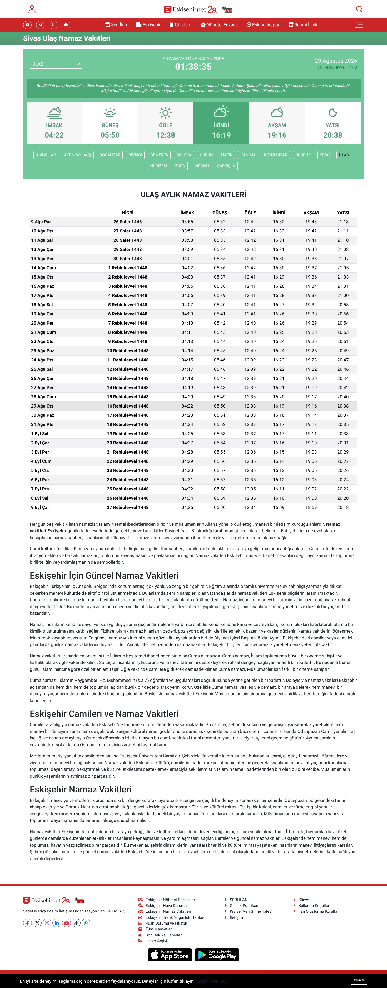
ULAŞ (344, 155)
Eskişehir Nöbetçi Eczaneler (170, 899)
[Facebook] (27, 923)
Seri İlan (119, 24)
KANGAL (248, 155)
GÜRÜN (206, 155)
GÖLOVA (183, 155)
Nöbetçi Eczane (222, 24)
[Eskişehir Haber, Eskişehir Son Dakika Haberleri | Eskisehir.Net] (198, 9)
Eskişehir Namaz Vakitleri (168, 911)
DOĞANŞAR (110, 155)
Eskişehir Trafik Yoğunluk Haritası (175, 917)
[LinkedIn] (56, 923)
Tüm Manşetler (159, 929)
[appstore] (170, 954)
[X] (37, 923)
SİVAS (325, 155)
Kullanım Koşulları (314, 905)
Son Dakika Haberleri (164, 935)
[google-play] (217, 954)
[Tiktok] (76, 923)
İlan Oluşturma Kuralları (319, 911)
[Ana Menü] (359, 25)
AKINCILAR (46, 155)
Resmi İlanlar (307, 24)
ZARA (180, 165)
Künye (304, 899)
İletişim (236, 917)
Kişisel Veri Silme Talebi (251, 911)
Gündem (183, 24)
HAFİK (226, 155)
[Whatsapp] (86, 923)
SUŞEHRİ (304, 155)
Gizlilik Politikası (244, 905)
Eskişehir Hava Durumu (166, 905)
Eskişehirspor (266, 24)
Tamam (359, 980)
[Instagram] (47, 923)
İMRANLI (201, 165)
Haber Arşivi (156, 941)
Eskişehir (151, 24)
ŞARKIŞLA (226, 165)
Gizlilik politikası (212, 981)
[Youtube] (66, 923)
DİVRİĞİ (135, 155)
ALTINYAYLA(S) (77, 155)
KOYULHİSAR (275, 155)
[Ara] (359, 8)
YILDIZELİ (158, 165)
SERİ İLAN (239, 899)
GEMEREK (159, 155)
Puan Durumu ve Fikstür (166, 923)
